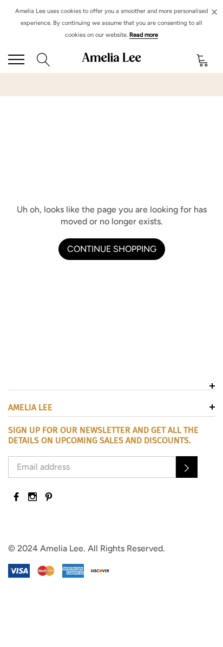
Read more (143, 34)
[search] (43, 59)
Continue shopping (111, 249)
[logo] (112, 59)
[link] (16, 497)
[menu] (16, 59)
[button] (187, 467)
